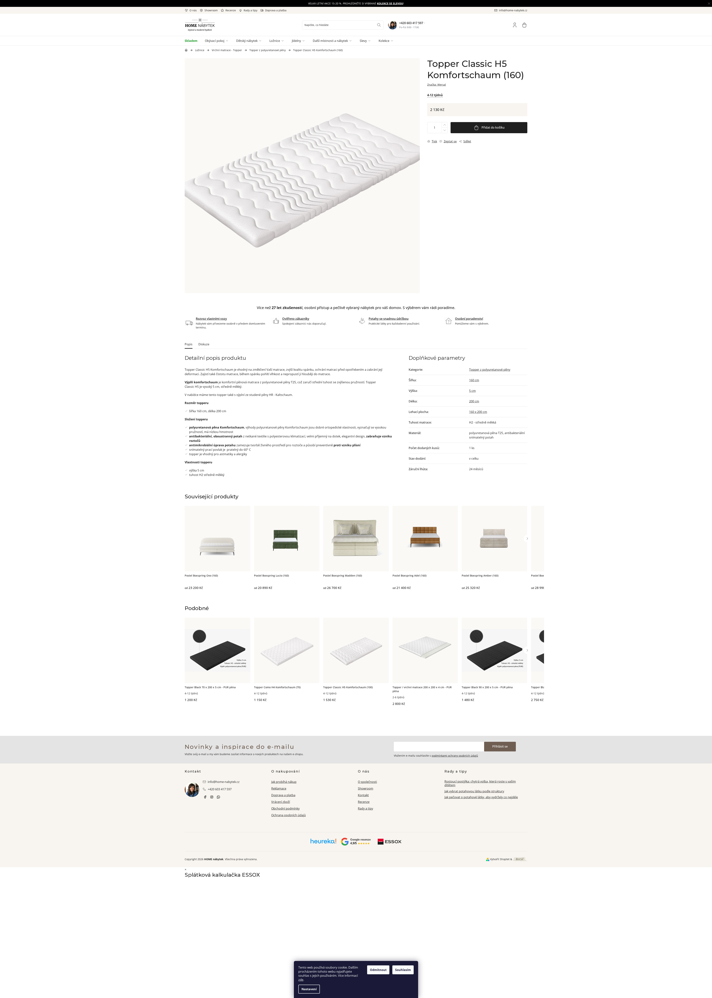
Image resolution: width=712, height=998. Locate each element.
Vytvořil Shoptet (500, 859)
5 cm (472, 391)
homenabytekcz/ (211, 797)
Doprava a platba (275, 10)
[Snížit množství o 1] (444, 130)
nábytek (205, 797)
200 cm (474, 401)
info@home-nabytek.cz (224, 782)
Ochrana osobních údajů (288, 815)
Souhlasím (403, 970)
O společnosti (367, 782)
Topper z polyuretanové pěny (489, 370)
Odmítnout (378, 970)
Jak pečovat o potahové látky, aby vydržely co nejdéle (481, 797)
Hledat (379, 25)
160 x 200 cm (478, 412)
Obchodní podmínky (285, 808)
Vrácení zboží (280, 802)
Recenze (230, 10)
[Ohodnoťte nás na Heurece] (323, 842)
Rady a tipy (250, 10)
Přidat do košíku (493, 127)
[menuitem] (193, 40)
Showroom (211, 10)
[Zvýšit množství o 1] (444, 125)
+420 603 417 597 (411, 23)
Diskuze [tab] (203, 344)
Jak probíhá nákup (283, 782)
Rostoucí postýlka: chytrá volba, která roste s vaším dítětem (480, 783)
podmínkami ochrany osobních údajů (455, 755)
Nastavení (309, 989)
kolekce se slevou (390, 3)
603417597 (218, 797)
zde (300, 980)
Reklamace (278, 788)
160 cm (474, 380)
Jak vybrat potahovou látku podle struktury (474, 791)
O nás (193, 10)
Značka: (436, 84)
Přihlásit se (500, 746)
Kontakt (363, 795)
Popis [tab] (188, 344)
